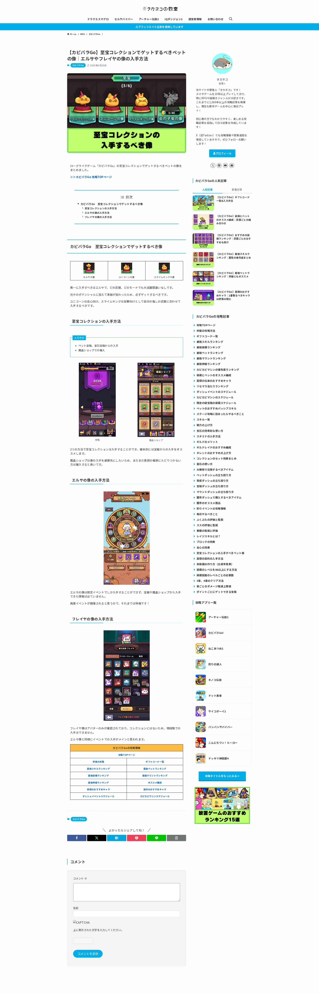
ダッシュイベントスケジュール (98, 796)
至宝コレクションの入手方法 (101, 208)
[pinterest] (219, 165)
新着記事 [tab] (237, 189)
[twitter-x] (212, 165)
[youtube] (225, 165)
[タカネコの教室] (159, 8)
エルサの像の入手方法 (97, 212)
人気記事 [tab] (207, 189)
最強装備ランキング (98, 775)
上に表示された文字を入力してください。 (98, 930)
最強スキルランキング (98, 768)
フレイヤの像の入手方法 (98, 217)
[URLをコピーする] (176, 838)
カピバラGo (78, 65)
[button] (76, 838)
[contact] (231, 165)
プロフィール (223, 153)
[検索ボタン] (231, 19)
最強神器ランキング (98, 782)
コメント (80, 878)
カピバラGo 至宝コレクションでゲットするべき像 (112, 204)
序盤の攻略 (98, 761)
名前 (75, 908)
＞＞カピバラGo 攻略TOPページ (91, 177)
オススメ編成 (155, 782)
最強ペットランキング (154, 768)
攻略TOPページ (126, 754)
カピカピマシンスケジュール (155, 796)
